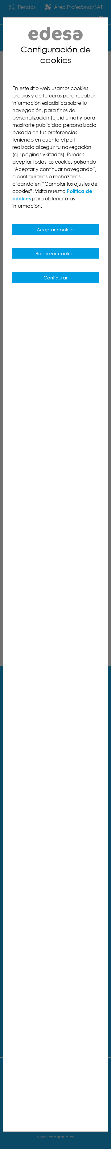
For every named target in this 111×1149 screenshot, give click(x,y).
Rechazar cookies (55, 253)
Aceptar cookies (55, 229)
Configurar (55, 278)
